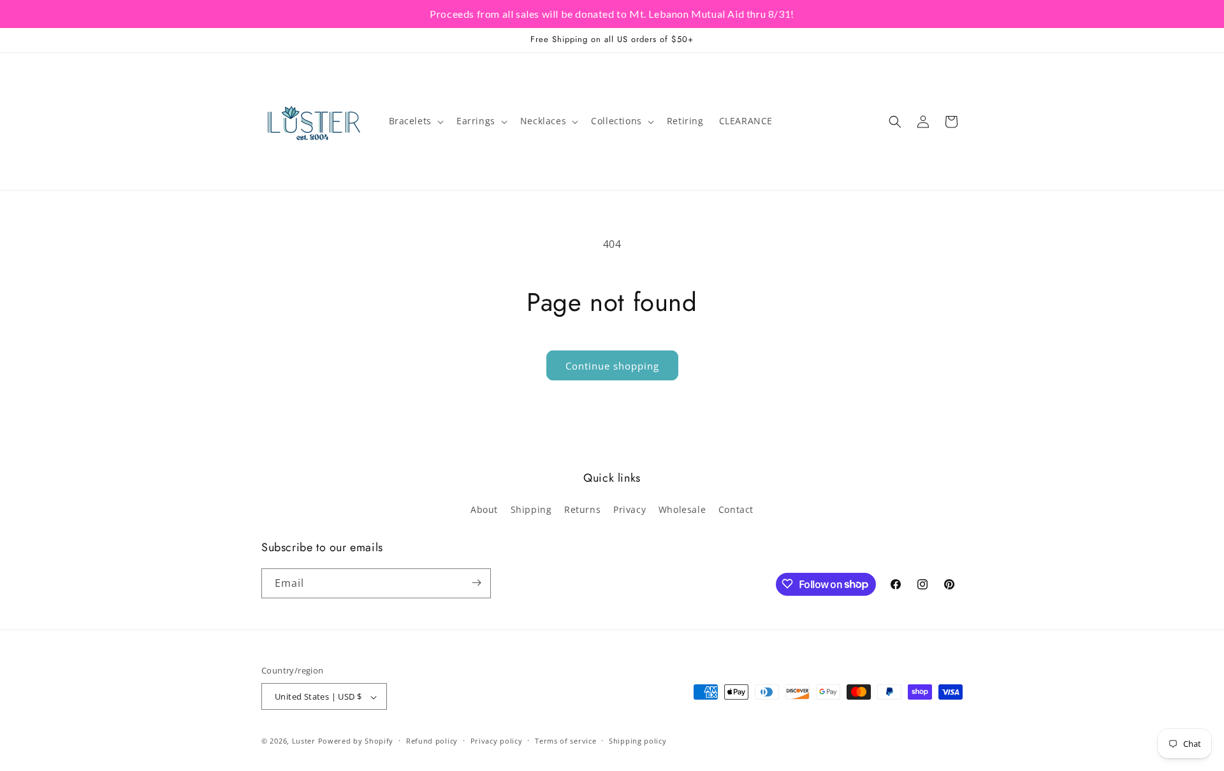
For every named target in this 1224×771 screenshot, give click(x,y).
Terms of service (565, 741)
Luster (305, 741)
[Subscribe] (476, 583)
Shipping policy (638, 741)
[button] (415, 121)
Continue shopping (612, 365)
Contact (736, 510)
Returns (582, 510)
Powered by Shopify (356, 741)
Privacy (629, 510)
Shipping (531, 510)
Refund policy (432, 741)
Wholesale (682, 510)
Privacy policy (496, 741)
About (484, 510)
